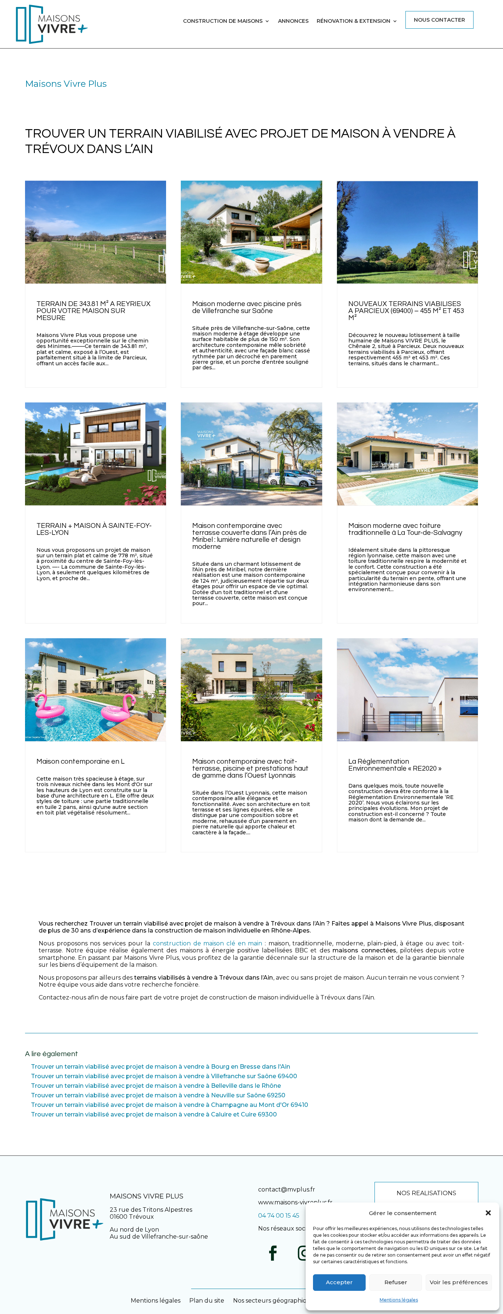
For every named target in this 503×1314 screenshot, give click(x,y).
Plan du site (206, 1300)
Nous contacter (439, 20)
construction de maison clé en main (207, 943)
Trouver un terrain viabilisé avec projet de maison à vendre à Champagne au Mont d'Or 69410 (169, 1104)
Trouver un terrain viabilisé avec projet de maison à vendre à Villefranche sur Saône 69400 (164, 1076)
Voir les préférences (459, 1282)
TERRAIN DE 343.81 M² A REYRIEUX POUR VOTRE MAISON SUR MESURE (93, 311)
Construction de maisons (223, 21)
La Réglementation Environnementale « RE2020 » (395, 765)
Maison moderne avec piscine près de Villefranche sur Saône (247, 307)
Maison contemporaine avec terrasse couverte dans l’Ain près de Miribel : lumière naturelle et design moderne (249, 536)
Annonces (293, 21)
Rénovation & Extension (353, 21)
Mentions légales (399, 1300)
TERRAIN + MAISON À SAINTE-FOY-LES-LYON (94, 529)
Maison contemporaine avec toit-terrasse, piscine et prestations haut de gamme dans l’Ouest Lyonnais (250, 768)
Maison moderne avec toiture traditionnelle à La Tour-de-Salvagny (405, 529)
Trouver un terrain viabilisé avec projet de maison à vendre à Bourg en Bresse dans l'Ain (160, 1066)
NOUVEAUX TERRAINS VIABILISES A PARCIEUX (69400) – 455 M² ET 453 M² (406, 311)
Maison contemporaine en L (80, 761)
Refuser (395, 1282)
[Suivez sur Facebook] (273, 1253)
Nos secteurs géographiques (275, 1300)
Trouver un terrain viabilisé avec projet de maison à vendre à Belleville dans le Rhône (156, 1085)
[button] (488, 1213)
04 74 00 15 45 (278, 1215)
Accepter (339, 1282)
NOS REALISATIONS (426, 1193)
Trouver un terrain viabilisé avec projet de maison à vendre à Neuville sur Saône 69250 (158, 1095)
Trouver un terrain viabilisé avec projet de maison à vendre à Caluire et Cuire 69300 (154, 1114)
